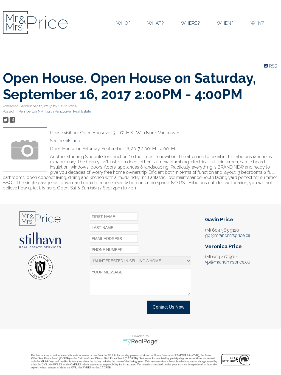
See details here (65, 140)
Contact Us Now (168, 307)
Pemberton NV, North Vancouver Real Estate (55, 111)
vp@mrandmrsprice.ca (227, 262)
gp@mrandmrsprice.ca (227, 235)
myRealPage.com (140, 342)
